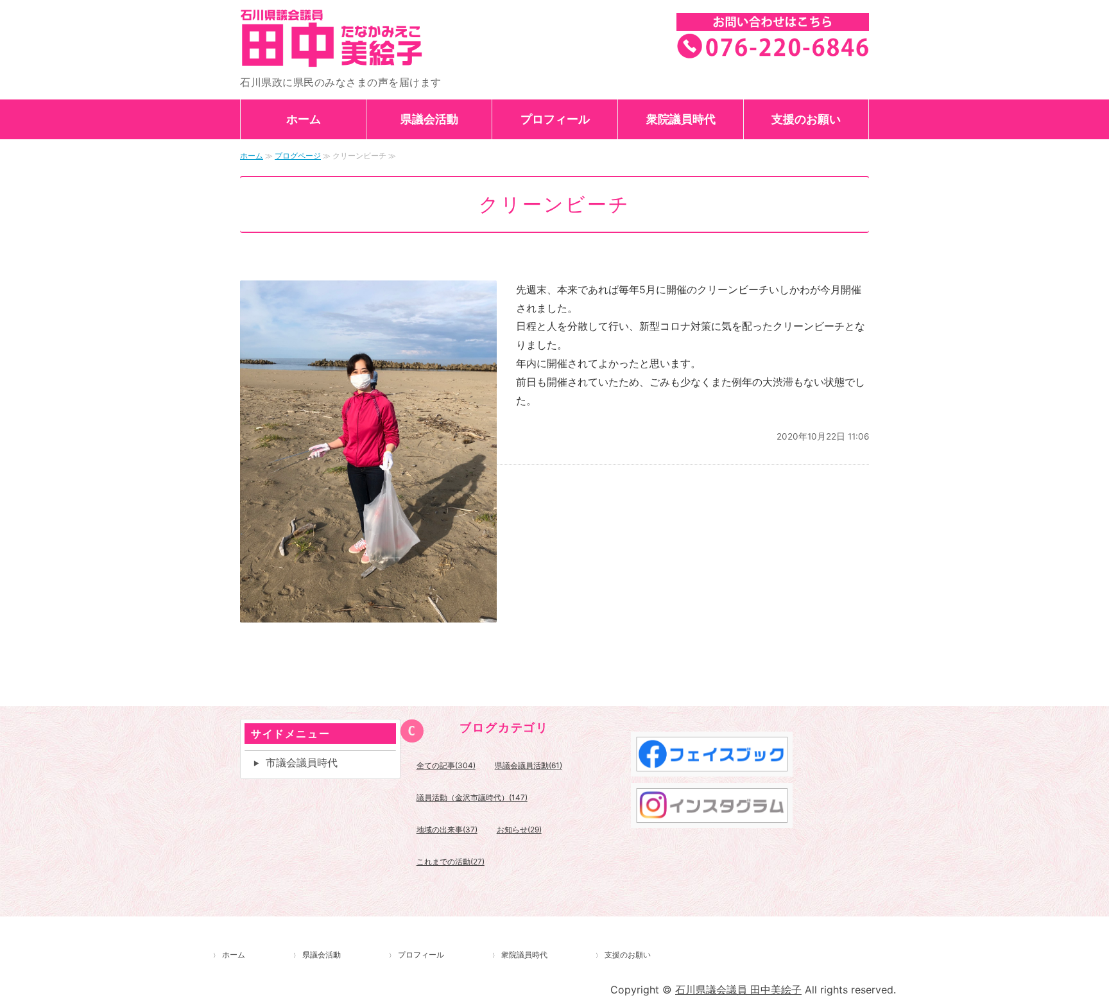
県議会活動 (429, 119)
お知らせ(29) (519, 829)
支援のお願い (806, 119)
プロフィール (555, 119)
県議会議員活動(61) (528, 765)
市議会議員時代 (302, 762)
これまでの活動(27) (451, 861)
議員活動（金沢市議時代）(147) (472, 797)
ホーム (303, 119)
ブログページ (298, 155)
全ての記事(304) (446, 765)
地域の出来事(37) (447, 829)
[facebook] (712, 766)
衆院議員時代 (681, 119)
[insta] (712, 818)
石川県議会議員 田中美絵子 (368, 38)
